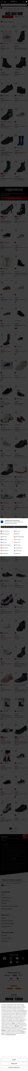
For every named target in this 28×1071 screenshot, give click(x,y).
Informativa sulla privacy (11, 1034)
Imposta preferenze (14, 1067)
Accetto (14, 1059)
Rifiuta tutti (14, 1063)
